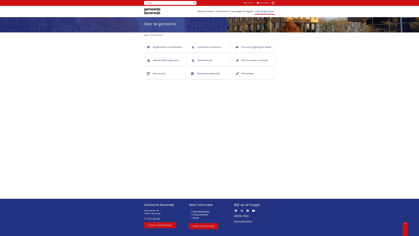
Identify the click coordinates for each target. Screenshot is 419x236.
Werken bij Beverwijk (202, 226)
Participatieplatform (243, 221)
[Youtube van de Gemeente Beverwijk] (253, 211)
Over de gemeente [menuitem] (264, 11)
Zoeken (194, 3)
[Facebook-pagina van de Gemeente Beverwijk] (236, 211)
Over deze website (200, 211)
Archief (195, 217)
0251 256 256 (154, 218)
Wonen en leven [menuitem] (206, 11)
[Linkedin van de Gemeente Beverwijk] (248, 211)
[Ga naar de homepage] (152, 11)
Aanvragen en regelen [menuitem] (242, 11)
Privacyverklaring (200, 214)
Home (146, 35)
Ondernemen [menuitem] (222, 11)
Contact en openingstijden (160, 225)
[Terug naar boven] (405, 229)
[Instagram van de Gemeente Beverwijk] (242, 211)
